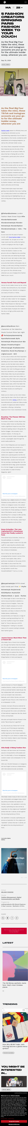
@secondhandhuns (8, 326)
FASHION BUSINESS (8, 1052)
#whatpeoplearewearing (13, 335)
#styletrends (15, 590)
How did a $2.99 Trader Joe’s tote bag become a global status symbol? (15, 1046)
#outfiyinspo (19, 351)
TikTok (14, 400)
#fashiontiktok (6, 596)
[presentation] (22, 877)
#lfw (23, 216)
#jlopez (4, 345)
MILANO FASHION (7, 892)
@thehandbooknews (8, 213)
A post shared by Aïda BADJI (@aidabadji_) (14, 793)
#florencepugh (6, 348)
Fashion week (5, 130)
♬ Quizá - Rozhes (19, 596)
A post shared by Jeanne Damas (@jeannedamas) (15, 681)
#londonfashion (17, 226)
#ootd (12, 351)
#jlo (24, 341)
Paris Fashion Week (14, 237)
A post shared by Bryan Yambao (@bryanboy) (14, 496)
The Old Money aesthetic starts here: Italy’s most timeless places (14, 985)
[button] (3, 1010)
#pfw (18, 338)
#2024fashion (6, 593)
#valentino (5, 351)
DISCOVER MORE (19, 863)
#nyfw (23, 586)
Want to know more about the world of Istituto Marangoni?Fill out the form (14, 931)
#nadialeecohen (18, 348)
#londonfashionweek (9, 219)
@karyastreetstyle (8, 583)
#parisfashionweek (8, 338)
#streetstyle (5, 226)
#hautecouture (16, 341)
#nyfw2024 (16, 593)
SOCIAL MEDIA (6, 64)
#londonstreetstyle (8, 223)
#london (19, 223)
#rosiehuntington (13, 345)
